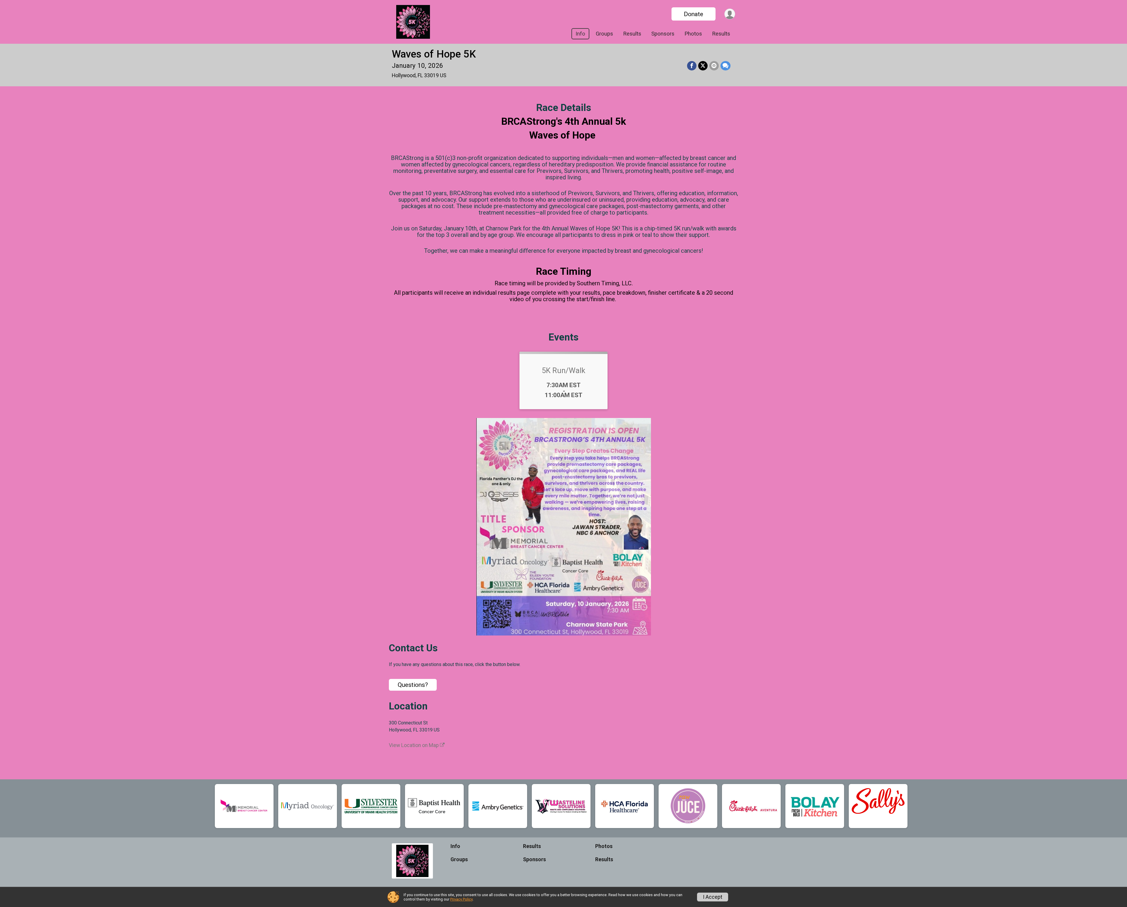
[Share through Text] (725, 65)
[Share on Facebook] (691, 65)
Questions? (413, 684)
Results (632, 34)
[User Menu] (729, 14)
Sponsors (662, 34)
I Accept (712, 897)
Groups (604, 34)
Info (580, 34)
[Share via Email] (714, 65)
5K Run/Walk (563, 370)
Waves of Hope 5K (434, 54)
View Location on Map (414, 745)
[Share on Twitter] (703, 65)
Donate (693, 14)
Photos (693, 34)
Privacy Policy (461, 899)
